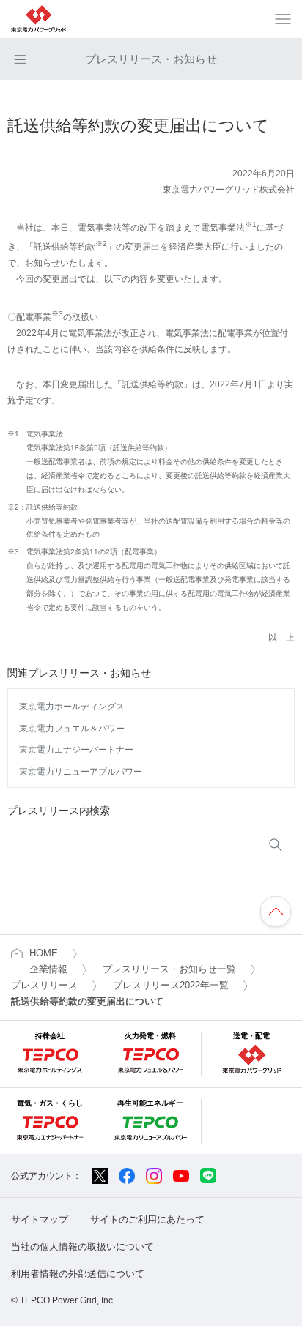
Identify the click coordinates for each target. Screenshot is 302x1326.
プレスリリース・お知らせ (151, 59)
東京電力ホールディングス (72, 706)
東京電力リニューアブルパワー (80, 772)
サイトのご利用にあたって (147, 1219)
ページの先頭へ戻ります (275, 911)
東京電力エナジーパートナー (76, 750)
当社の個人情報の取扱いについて (82, 1246)
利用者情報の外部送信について (77, 1273)
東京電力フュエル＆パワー (72, 728)
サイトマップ (39, 1219)
